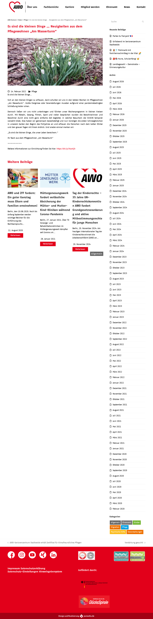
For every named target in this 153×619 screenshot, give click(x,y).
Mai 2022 (117, 361)
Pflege (34, 91)
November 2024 (120, 196)
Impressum (14, 568)
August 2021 (118, 410)
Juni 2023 (117, 290)
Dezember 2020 (119, 454)
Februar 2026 (118, 114)
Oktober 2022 (118, 333)
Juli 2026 (117, 87)
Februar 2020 (118, 509)
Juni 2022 (117, 355)
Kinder (137, 522)
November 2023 (120, 262)
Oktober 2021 (118, 399)
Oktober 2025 (118, 136)
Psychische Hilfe (118, 532)
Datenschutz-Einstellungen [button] (23, 571)
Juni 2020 (117, 487)
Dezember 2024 (119, 191)
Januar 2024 (118, 251)
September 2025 (120, 142)
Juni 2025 (117, 158)
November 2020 (120, 459)
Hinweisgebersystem (50, 571)
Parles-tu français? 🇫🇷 (123, 36)
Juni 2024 (117, 224)
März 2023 (117, 306)
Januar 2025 (118, 185)
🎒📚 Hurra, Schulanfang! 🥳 (126, 59)
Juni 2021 (117, 421)
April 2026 (117, 103)
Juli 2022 (117, 350)
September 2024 (120, 207)
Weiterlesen (15, 235)
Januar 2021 (118, 448)
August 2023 (118, 279)
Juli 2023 (117, 284)
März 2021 (117, 437)
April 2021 (117, 432)
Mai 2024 (117, 229)
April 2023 (117, 300)
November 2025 (120, 131)
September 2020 (120, 470)
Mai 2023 (117, 295)
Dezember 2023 (119, 257)
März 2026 (117, 109)
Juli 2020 (117, 481)
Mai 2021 (117, 426)
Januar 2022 (118, 383)
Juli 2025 (117, 153)
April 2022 (117, 366)
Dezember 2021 (119, 388)
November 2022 (120, 328)
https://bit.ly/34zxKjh (66, 149)
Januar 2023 (118, 317)
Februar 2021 (118, 443)
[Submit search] (143, 21)
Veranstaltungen (135, 532)
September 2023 (120, 273)
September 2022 (120, 339)
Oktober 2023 (118, 268)
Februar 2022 (118, 377)
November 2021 (120, 394)
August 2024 (118, 213)
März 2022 (117, 372)
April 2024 (117, 235)
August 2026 (118, 81)
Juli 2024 (117, 218)
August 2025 (118, 147)
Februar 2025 (118, 180)
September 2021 (120, 405)
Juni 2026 (117, 92)
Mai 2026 (117, 98)
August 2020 (118, 476)
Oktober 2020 (118, 465)
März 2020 (117, 503)
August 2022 (118, 344)
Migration (115, 527)
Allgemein (115, 522)
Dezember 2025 (119, 125)
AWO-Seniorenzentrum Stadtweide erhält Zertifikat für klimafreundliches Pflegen (44, 542)
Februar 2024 (118, 246)
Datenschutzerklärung (33, 568)
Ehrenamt (126, 522)
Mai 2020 (117, 492)
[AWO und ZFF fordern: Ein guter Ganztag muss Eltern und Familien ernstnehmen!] (23, 187)
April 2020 (117, 498)
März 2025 (117, 174)
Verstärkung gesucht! (134, 542)
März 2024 (117, 240)
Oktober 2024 (118, 202)
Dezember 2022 (119, 322)
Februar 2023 (118, 311)
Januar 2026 (118, 120)
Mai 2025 (117, 164)
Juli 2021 (117, 415)
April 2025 (117, 169)
